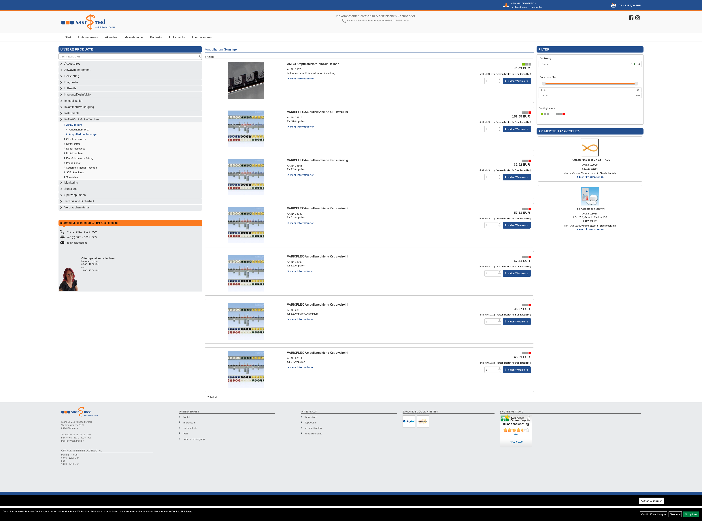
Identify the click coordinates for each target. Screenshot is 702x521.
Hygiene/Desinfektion (78, 94)
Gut (516, 434)
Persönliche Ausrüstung (79, 158)
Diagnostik (71, 82)
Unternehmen (87, 37)
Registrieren (520, 7)
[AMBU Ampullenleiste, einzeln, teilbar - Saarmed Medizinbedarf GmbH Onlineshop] (246, 80)
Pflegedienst (73, 162)
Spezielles (72, 177)
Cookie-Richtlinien (181, 511)
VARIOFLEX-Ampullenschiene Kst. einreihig (317, 160)
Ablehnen (675, 514)
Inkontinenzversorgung (79, 107)
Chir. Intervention (76, 139)
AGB (185, 433)
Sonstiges (70, 188)
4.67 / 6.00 (516, 441)
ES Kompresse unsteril (591, 208)
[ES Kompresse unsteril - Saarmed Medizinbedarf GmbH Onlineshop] (590, 196)
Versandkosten (313, 428)
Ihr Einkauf (176, 37)
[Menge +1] (499, 79)
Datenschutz (190, 428)
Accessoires (72, 63)
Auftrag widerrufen (651, 500)
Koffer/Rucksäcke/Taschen (81, 119)
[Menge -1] (499, 82)
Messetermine (133, 37)
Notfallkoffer (73, 143)
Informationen (201, 37)
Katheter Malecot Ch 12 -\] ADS (591, 159)
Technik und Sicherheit (79, 201)
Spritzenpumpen (75, 195)
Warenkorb (311, 417)
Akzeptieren (691, 514)
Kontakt (155, 37)
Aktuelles (111, 37)
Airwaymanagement (77, 69)
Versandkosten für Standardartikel (513, 74)
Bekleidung (71, 76)
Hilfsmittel (70, 88)
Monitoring (71, 182)
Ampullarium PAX (79, 129)
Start (68, 37)
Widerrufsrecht (313, 433)
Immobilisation (73, 100)
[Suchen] (199, 56)
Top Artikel (310, 422)
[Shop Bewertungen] (516, 430)
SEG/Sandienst (75, 172)
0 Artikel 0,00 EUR (630, 5)
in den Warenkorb (517, 80)
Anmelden (537, 7)
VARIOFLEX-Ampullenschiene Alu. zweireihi (317, 112)
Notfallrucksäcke (75, 148)
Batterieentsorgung (194, 439)
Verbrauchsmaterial (77, 207)
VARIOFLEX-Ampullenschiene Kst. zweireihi (317, 208)
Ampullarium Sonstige (83, 134)
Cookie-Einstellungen (653, 514)
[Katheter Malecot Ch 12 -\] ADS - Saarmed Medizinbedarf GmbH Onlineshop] (590, 147)
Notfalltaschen (74, 153)
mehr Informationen (301, 78)
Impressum (189, 422)
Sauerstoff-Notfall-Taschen (81, 167)
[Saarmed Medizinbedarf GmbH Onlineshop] (131, 22)
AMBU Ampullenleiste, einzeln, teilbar (313, 64)
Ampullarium (74, 124)
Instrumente (72, 113)
